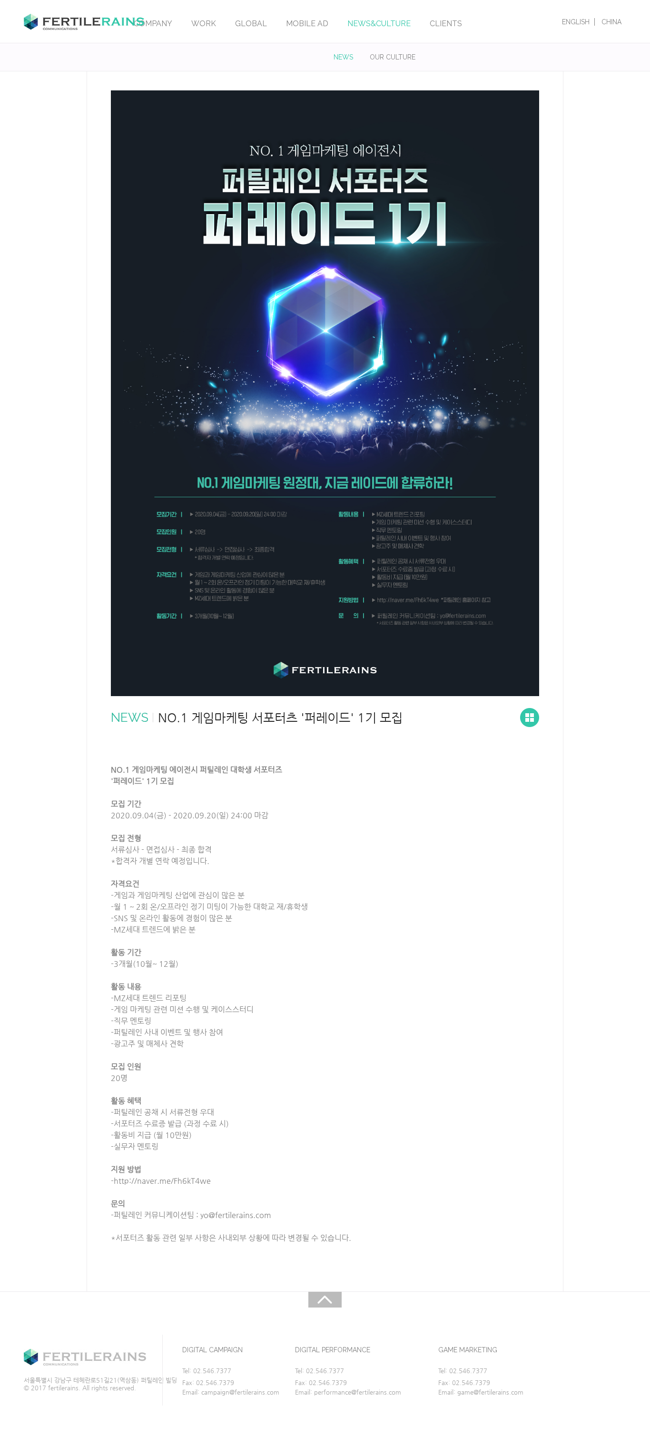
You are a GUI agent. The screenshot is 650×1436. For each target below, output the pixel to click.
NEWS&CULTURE (379, 23)
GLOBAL (251, 23)
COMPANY (153, 23)
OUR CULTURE (392, 57)
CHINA (611, 22)
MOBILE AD (307, 23)
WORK (203, 23)
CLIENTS (446, 23)
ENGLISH (576, 22)
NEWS (343, 57)
